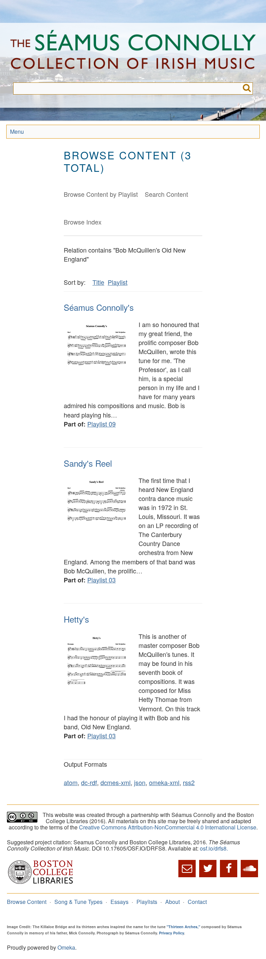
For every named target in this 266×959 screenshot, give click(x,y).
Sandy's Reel (88, 463)
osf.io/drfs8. (214, 848)
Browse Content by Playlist (101, 194)
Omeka (66, 947)
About (172, 902)
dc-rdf (89, 782)
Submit (247, 88)
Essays (119, 902)
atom (71, 782)
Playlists (146, 902)
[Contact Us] (187, 868)
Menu (17, 131)
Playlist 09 (101, 423)
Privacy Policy (171, 932)
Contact (197, 902)
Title (98, 282)
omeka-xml (164, 782)
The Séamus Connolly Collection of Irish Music (133, 52)
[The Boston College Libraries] (40, 883)
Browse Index (82, 221)
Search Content (166, 194)
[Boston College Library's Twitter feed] (207, 868)
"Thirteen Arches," (183, 926)
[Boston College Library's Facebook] (228, 868)
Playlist (117, 282)
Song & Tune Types (78, 902)
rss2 (189, 782)
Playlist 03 (101, 579)
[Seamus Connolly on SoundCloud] (249, 868)
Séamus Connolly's (99, 307)
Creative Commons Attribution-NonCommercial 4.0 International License (167, 827)
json (139, 782)
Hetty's (76, 619)
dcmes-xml (115, 782)
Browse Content (26, 902)
